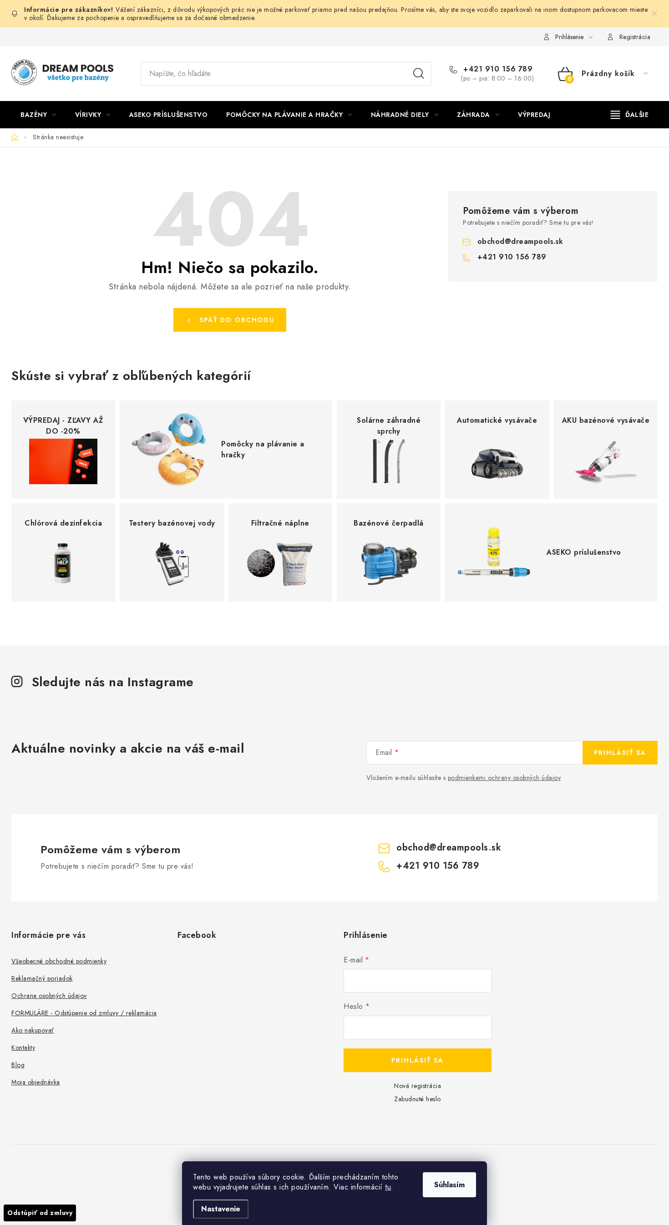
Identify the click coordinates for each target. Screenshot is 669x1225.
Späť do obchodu (237, 319)
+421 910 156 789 (496, 69)
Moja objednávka (35, 1082)
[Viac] (630, 114)
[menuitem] (38, 114)
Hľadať (418, 74)
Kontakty (23, 1047)
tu (388, 1187)
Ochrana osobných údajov (49, 995)
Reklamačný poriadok (42, 978)
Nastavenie (220, 1209)
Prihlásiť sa (620, 752)
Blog (18, 1064)
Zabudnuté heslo (417, 1099)
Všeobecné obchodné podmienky (58, 961)
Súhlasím (449, 1184)
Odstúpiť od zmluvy (39, 1212)
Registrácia (635, 36)
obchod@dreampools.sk (520, 241)
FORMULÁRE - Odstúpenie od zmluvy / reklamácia (84, 1012)
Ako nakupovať (32, 1030)
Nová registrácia (417, 1085)
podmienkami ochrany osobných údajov (504, 777)
